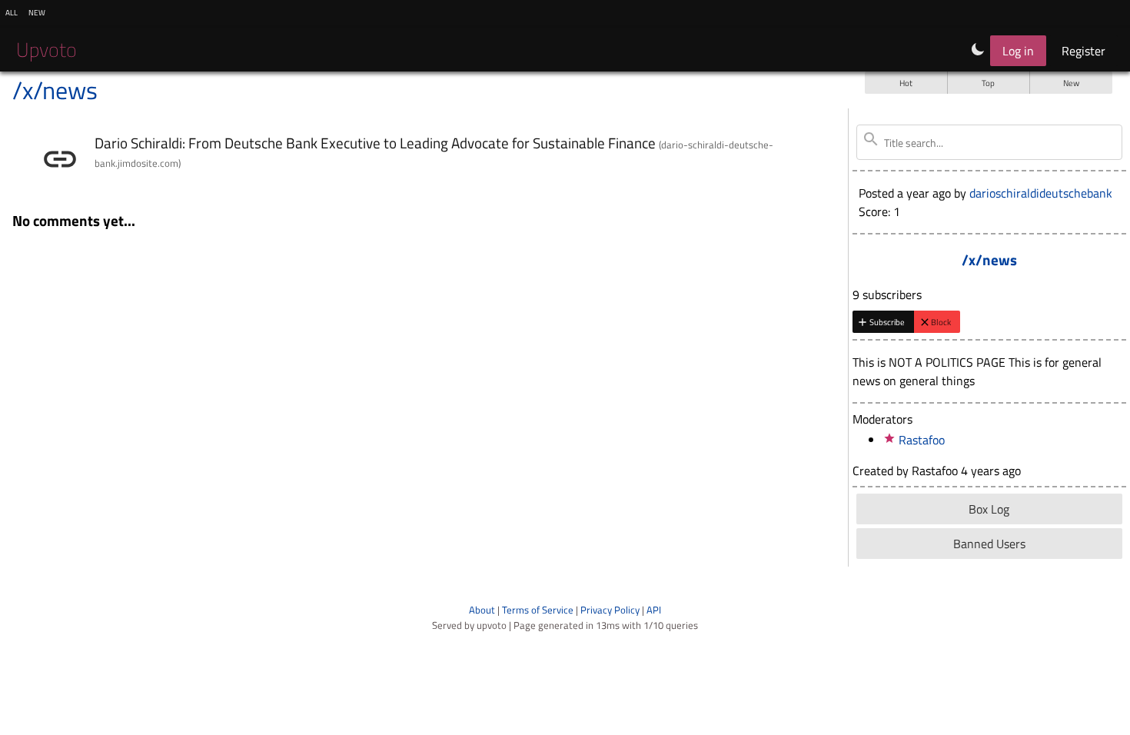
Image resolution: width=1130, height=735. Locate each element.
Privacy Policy (610, 609)
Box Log (989, 509)
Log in (1018, 51)
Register (1083, 51)
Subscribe (887, 321)
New (1071, 82)
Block (941, 321)
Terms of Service (537, 609)
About (482, 609)
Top (988, 82)
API (653, 609)
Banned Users (989, 543)
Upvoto (46, 50)
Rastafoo (922, 440)
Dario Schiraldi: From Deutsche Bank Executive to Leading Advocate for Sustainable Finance (375, 142)
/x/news (55, 90)
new (36, 11)
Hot (905, 82)
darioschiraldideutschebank (1040, 193)
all (11, 11)
